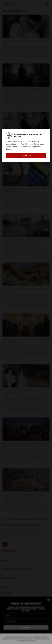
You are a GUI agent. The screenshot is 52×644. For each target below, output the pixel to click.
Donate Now (26, 155)
